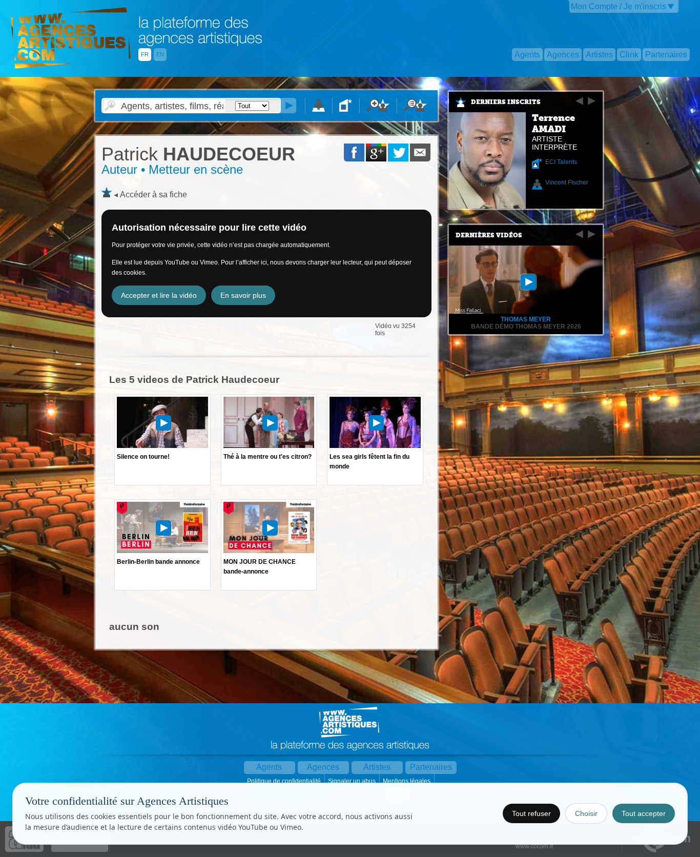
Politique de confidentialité (284, 781)
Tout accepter (644, 813)
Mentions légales (407, 781)
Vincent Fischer (566, 182)
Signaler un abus (352, 781)
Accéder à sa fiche (153, 194)
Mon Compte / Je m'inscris (618, 6)
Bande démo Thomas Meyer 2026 (526, 326)
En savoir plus (243, 295)
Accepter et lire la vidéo (159, 295)
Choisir (586, 813)
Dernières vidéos (489, 235)
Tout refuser (531, 813)
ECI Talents (561, 162)
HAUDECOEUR (198, 154)
